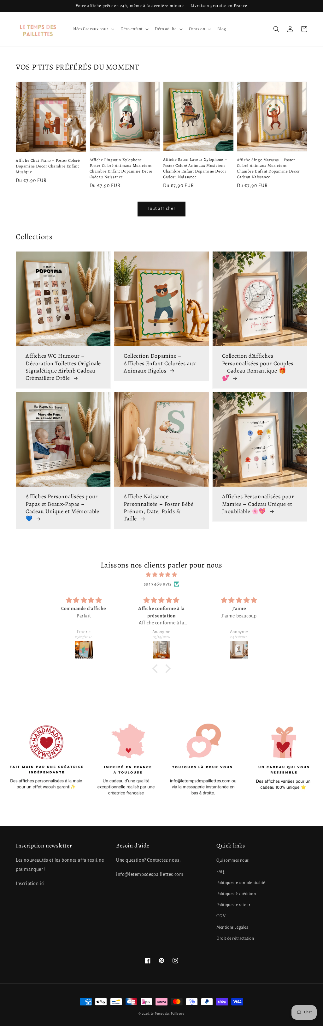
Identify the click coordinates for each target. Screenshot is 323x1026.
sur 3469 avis (158, 583)
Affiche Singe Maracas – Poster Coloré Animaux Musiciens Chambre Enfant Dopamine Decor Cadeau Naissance (268, 168)
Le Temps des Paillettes (168, 1013)
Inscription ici (30, 883)
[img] (161, 575)
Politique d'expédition (236, 894)
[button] (276, 29)
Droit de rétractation (235, 938)
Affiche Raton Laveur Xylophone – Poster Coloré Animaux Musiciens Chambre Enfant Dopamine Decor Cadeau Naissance (195, 168)
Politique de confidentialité (240, 883)
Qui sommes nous (232, 860)
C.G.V (221, 916)
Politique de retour (233, 905)
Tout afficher (161, 208)
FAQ (220, 872)
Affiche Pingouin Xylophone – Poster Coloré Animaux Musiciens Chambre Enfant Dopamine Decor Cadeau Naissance (121, 168)
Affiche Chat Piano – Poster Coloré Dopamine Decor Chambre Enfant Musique (48, 166)
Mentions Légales (232, 927)
